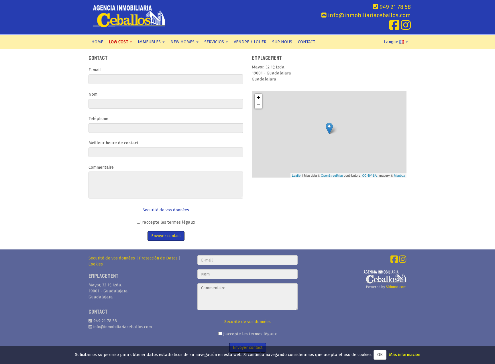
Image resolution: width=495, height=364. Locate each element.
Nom (93, 94)
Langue (391, 41)
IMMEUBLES (150, 41)
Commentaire (101, 167)
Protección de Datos (158, 258)
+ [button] (258, 97)
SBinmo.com (396, 287)
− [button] (258, 105)
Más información (404, 354)
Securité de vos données (166, 210)
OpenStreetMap (332, 175)
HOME (97, 41)
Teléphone (98, 118)
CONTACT (306, 41)
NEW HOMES (183, 41)
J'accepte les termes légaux (167, 222)
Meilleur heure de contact (114, 142)
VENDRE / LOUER (250, 41)
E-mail (95, 69)
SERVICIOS (214, 41)
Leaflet (296, 175)
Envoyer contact (166, 235)
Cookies (96, 264)
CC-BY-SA (369, 175)
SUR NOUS (282, 41)
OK (380, 354)
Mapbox (399, 175)
